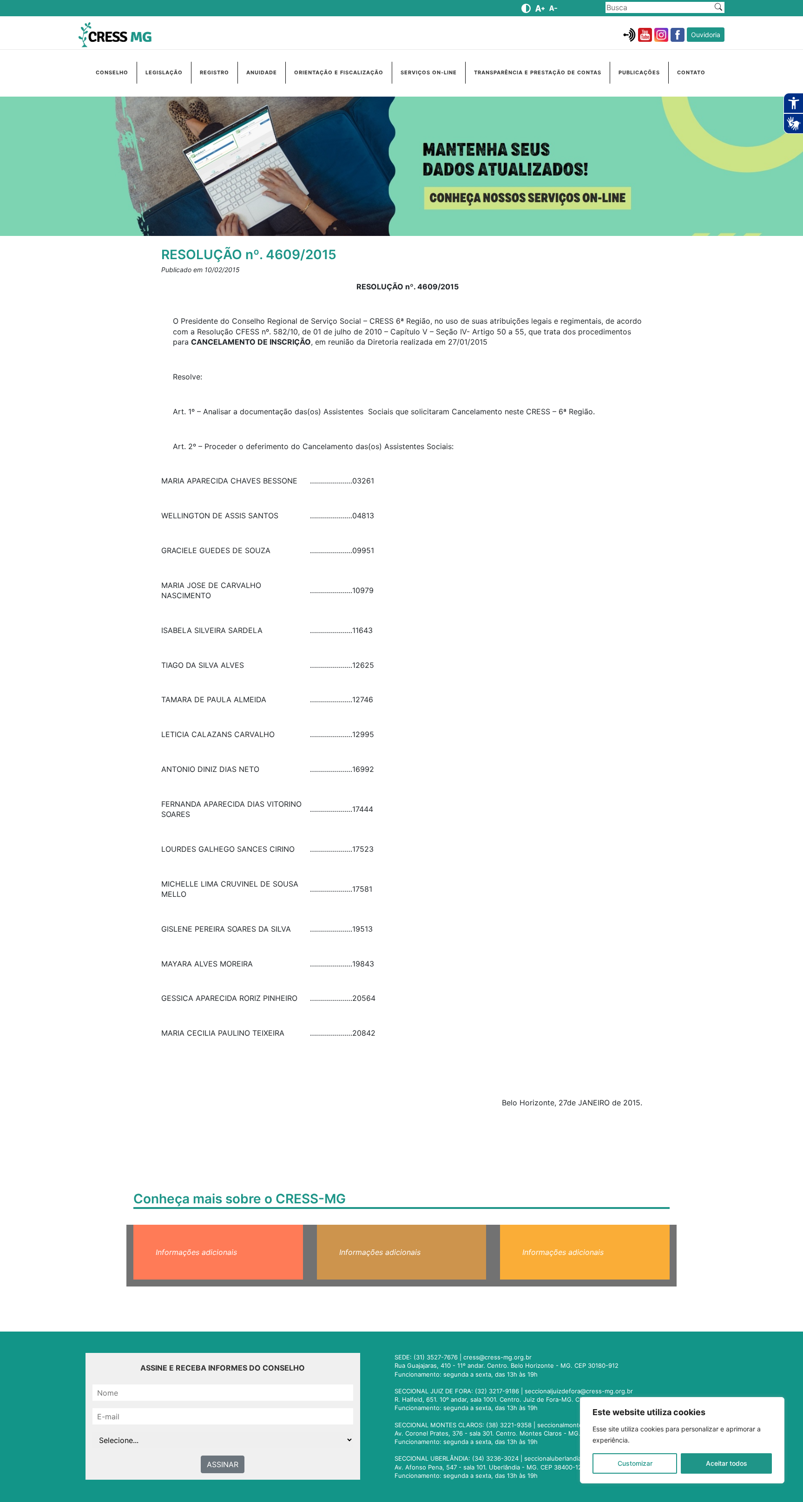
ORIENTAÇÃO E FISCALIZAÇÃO (338, 72)
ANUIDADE (261, 72)
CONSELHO (112, 72)
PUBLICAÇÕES (639, 72)
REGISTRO (214, 72)
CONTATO (691, 72)
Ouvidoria (705, 35)
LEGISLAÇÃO (164, 72)
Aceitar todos (726, 1463)
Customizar (635, 1463)
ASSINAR (222, 1464)
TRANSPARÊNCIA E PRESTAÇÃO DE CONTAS (537, 72)
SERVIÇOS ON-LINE (429, 72)
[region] (682, 1440)
